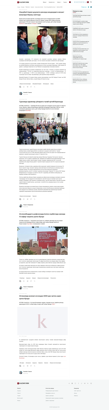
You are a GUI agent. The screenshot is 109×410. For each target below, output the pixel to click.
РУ (79, 2)
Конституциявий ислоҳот (50, 7)
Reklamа (76, 398)
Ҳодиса (32, 7)
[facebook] (78, 386)
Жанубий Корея (37, 83)
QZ (77, 2)
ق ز (86, 2)
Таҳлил (65, 2)
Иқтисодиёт (20, 401)
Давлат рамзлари (50, 398)
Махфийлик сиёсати (50, 396)
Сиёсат (19, 396)
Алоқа (75, 396)
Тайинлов (27, 7)
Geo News (30, 223)
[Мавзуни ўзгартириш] (71, 2)
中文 (83, 2)
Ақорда (22, 7)
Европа (40, 366)
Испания (28, 366)
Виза (52, 83)
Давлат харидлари (50, 403)
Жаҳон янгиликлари (25, 83)
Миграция (46, 83)
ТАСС (53, 304)
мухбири (28, 110)
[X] (35, 87)
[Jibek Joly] (84, 7)
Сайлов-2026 (59, 7)
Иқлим (46, 366)
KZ (75, 2)
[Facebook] (31, 87)
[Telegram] (27, 87)
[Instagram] (20, 87)
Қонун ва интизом (39, 7)
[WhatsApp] (24, 87)
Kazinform (21, 23)
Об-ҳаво (22, 366)
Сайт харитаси (77, 394)
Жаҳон (34, 278)
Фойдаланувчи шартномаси (52, 394)
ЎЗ (87, 2)
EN (81, 2)
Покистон (53, 278)
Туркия (34, 196)
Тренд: (18, 7)
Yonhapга (34, 23)
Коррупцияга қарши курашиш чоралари (54, 401)
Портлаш (22, 278)
